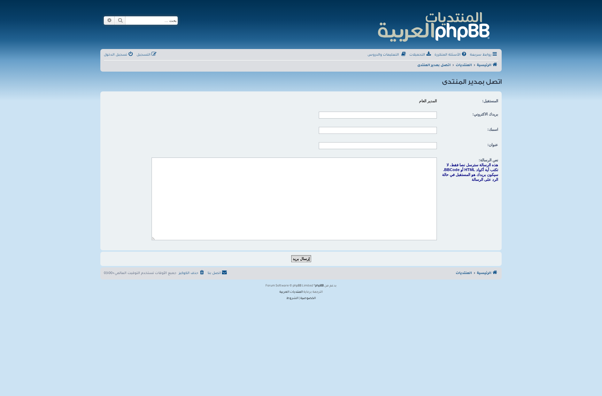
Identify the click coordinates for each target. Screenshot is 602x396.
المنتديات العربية (291, 292)
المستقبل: (490, 101)
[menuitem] (451, 55)
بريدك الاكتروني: (485, 114)
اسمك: (492, 129)
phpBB (319, 286)
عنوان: (492, 145)
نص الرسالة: (488, 160)
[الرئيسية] (433, 26)
